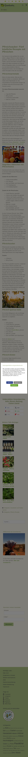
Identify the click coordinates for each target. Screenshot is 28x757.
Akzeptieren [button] (14, 385)
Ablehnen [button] (9, 382)
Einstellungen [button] (18, 382)
